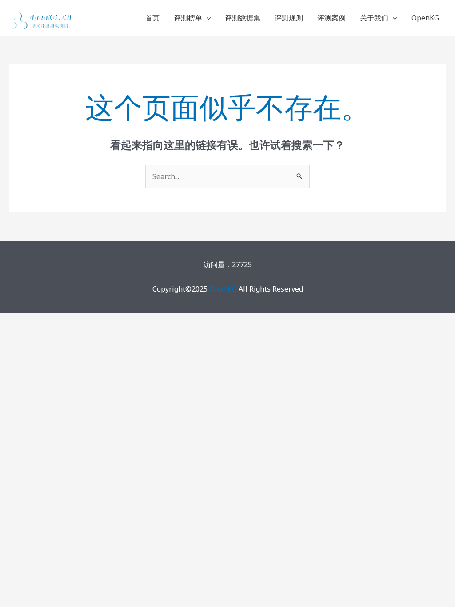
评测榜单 (188, 18)
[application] (206, 17)
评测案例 (331, 18)
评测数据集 (242, 18)
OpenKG (425, 18)
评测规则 (289, 18)
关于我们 (374, 18)
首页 (152, 18)
